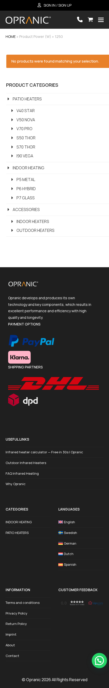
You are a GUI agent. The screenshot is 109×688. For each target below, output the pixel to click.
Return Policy (16, 623)
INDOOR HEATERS (32, 221)
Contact (12, 655)
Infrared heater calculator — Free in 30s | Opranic (44, 452)
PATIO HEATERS (27, 99)
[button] (90, 19)
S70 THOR (25, 147)
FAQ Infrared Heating (22, 473)
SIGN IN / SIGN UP (57, 5)
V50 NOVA (25, 120)
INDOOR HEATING (28, 168)
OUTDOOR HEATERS (35, 230)
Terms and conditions (23, 602)
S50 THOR (25, 138)
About (10, 645)
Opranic (33, 679)
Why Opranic (16, 484)
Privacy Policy (16, 613)
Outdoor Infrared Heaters (26, 462)
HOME (11, 36)
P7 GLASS (25, 198)
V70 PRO (24, 128)
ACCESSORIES (26, 209)
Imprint (11, 634)
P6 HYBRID (26, 188)
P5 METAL (25, 179)
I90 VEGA (24, 156)
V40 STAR (25, 110)
